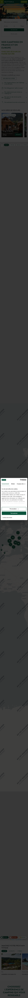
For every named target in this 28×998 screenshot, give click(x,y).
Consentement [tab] (5, 483)
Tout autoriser (14, 513)
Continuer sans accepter (7, 517)
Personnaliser (13, 508)
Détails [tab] (13, 483)
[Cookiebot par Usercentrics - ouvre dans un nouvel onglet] (20, 480)
